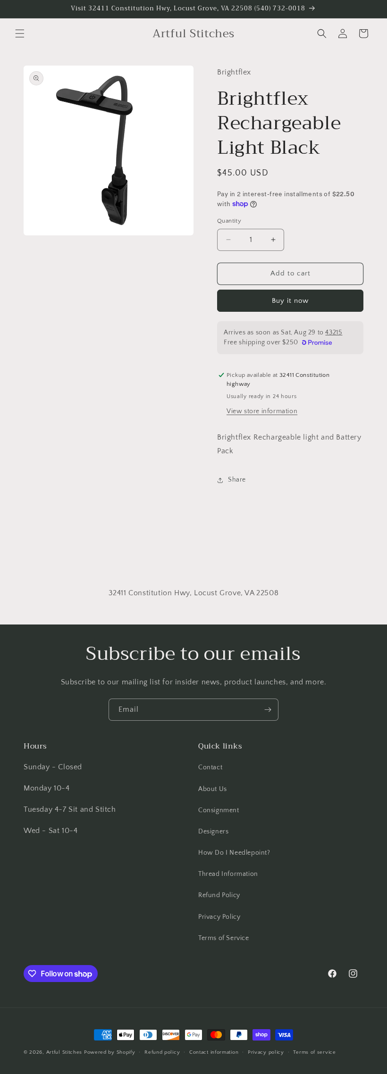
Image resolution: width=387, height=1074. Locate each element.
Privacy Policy (219, 917)
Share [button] (237, 479)
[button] (19, 33)
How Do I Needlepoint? (234, 853)
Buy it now (290, 301)
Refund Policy (219, 895)
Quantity (229, 220)
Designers (213, 831)
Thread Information (228, 874)
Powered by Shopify (109, 1052)
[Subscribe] (267, 710)
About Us (212, 789)
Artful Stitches (64, 1052)
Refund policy (162, 1052)
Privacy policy (266, 1052)
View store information (262, 411)
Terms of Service (223, 938)
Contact (210, 767)
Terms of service (314, 1052)
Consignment (218, 810)
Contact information (213, 1052)
